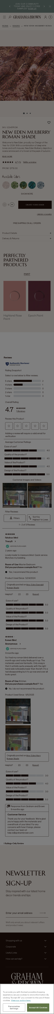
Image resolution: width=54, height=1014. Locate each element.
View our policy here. (21, 1000)
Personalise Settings (14, 1007)
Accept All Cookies (38, 1007)
